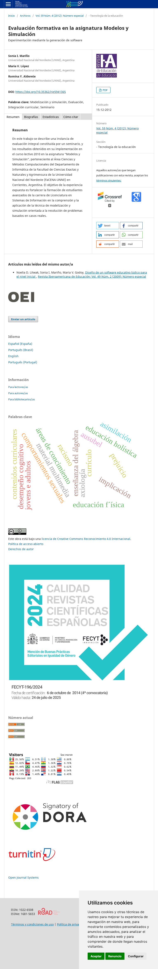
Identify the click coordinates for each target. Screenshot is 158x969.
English (13, 356)
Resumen (13, 117)
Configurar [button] (136, 956)
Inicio (11, 15)
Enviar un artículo (23, 319)
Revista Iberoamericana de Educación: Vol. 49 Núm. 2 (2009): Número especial (92, 276)
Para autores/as (18, 393)
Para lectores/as (18, 387)
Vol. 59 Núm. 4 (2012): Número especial (60, 15)
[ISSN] (49, 914)
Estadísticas (51, 117)
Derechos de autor (21, 549)
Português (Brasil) (20, 350)
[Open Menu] (8, 4)
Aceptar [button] (96, 956)
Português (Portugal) (22, 362)
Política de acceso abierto (25, 544)
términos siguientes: (108, 180)
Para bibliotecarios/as (21, 399)
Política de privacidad (72, 924)
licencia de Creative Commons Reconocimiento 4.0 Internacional (86, 539)
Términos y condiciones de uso (32, 924)
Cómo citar (70, 117)
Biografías (31, 117)
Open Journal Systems (23, 877)
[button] (107, 225)
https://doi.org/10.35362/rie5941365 (40, 92)
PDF (105, 90)
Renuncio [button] (115, 956)
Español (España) (20, 344)
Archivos (25, 15)
